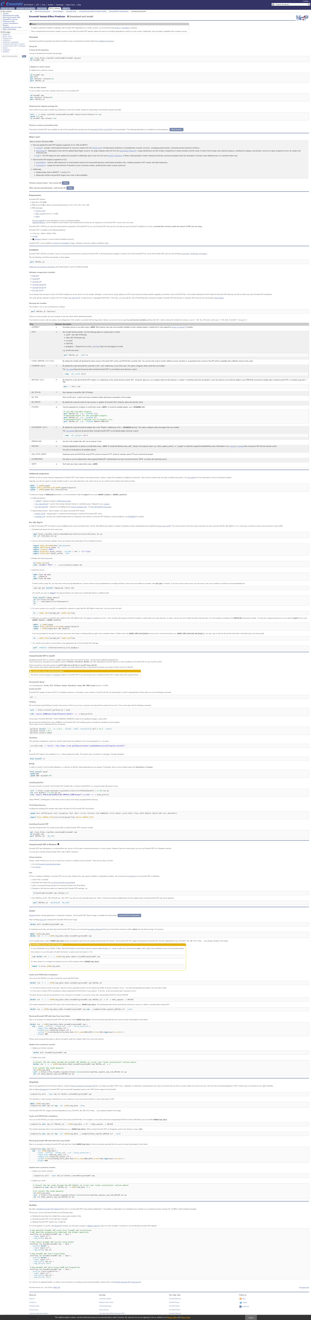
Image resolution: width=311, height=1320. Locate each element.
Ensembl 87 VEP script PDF (101, 129)
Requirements (7, 38)
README (131, 517)
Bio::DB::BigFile (41, 507)
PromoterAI (40, 165)
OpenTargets (40, 151)
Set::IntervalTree (41, 504)
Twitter (245, 1302)
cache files (185, 254)
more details (219, 298)
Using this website (7, 8)
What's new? (7, 36)
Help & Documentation (42, 11)
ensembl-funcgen (38, 287)
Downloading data (105, 1306)
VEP (37, 5)
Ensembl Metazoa (175, 1313)
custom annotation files (79, 507)
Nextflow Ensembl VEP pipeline (48, 1209)
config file (93, 1226)
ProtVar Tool (96, 148)
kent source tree (163, 526)
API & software (54, 8)
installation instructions (106, 41)
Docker (5, 48)
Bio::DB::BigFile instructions (101, 507)
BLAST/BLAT (28, 5)
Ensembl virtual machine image (49, 864)
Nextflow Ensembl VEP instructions (126, 1282)
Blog (79, 5)
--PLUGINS (96, 346)
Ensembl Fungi (174, 1302)
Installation (6, 40)
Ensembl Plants (174, 1306)
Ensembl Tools (71, 11)
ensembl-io (36, 282)
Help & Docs (70, 5)
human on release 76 (179, 327)
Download (6, 34)
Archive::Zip (39, 211)
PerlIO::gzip (39, 514)
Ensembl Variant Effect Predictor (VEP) (92, 11)
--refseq (232, 446)
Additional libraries (38, 222)
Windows (37, 239)
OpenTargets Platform (127, 151)
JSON (37, 501)
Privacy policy (33, 1310)
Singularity (6, 50)
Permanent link (304, 1287)
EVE (37, 156)
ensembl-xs (39, 517)
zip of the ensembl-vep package (62, 882)
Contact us (32, 1302)
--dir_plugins (70, 431)
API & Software (58, 11)
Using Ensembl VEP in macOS (14, 44)
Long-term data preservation (38, 1313)
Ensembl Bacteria (175, 1298)
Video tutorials (104, 1310)
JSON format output (63, 501)
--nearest (106, 504)
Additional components (11, 42)
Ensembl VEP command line (119, 11)
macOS (35, 236)
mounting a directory (95, 929)
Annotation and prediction (26, 8)
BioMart (50, 5)
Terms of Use (185, 1317)
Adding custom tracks (106, 1302)
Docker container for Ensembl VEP (83, 1086)
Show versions (176, 129)
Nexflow (57, 1226)
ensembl (35, 279)
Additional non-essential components (42, 267)
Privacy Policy (172, 1317)
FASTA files (194, 254)
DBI (36, 217)
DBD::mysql (39, 214)
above (89, 618)
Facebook (245, 1306)
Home (31, 11)
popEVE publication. (115, 156)
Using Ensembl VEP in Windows (14, 46)
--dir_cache (70, 369)
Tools (43, 5)
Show (66, 183)
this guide (39, 221)
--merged (240, 446)
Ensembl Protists (174, 1310)
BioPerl (34, 276)
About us (66, 8)
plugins (204, 254)
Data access (42, 8)
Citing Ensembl (34, 1306)
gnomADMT (40, 162)
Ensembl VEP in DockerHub (129, 915)
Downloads (60, 5)
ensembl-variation (38, 285)
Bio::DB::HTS (37, 290)
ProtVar (38, 148)
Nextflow (6, 52)
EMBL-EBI (56, 1287)
